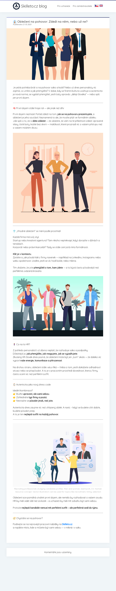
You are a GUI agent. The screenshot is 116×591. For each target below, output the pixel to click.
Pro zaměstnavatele (82, 6)
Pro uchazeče (63, 6)
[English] (101, 6)
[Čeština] (97, 6)
